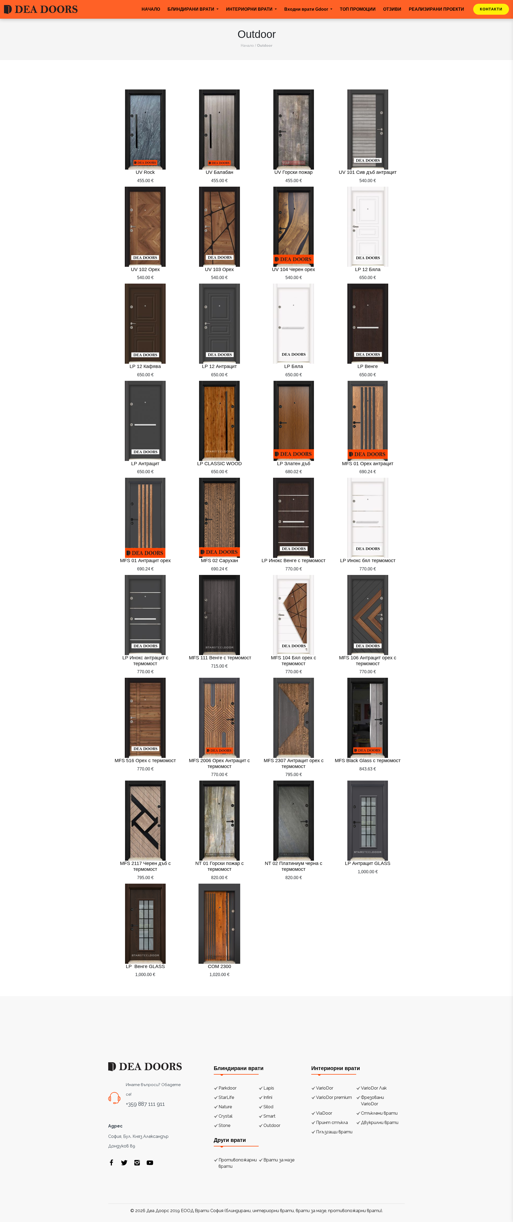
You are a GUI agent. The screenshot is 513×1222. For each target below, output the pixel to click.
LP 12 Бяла (367, 269)
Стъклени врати (379, 1113)
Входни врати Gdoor (306, 9)
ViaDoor (324, 1113)
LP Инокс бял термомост (367, 560)
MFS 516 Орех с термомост (145, 760)
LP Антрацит (145, 463)
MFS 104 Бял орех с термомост (293, 660)
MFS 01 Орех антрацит (367, 463)
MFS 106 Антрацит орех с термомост (367, 660)
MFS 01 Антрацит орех (145, 560)
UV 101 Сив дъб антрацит (368, 172)
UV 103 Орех (219, 269)
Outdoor (271, 1125)
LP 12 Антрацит (219, 366)
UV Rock (145, 172)
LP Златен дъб (293, 463)
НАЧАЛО (151, 9)
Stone (224, 1125)
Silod (268, 1106)
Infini (267, 1097)
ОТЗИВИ (392, 9)
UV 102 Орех (145, 269)
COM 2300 (219, 966)
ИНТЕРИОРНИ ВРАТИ (250, 9)
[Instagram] (137, 1162)
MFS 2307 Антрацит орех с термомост (294, 763)
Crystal (225, 1116)
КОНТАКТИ (491, 9)
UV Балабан (219, 172)
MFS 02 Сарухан (219, 560)
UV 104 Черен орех (293, 269)
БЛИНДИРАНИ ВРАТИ (191, 9)
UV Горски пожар (293, 172)
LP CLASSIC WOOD (219, 463)
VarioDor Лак (374, 1088)
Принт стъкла (332, 1122)
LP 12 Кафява (145, 366)
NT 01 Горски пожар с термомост (219, 866)
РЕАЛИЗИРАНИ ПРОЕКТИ (436, 9)
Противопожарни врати (238, 1163)
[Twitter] (124, 1162)
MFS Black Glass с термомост (368, 760)
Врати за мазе (278, 1159)
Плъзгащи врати (334, 1131)
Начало (247, 45)
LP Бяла (293, 366)
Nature (225, 1106)
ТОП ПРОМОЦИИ (358, 9)
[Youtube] (150, 1162)
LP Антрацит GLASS (367, 863)
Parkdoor (227, 1088)
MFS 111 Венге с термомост (219, 657)
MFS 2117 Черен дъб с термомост (145, 866)
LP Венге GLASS (145, 966)
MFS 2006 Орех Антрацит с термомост (219, 763)
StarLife (226, 1097)
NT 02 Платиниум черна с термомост (293, 866)
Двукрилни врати (379, 1122)
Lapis (268, 1088)
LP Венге (367, 366)
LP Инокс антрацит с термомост (145, 660)
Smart (269, 1116)
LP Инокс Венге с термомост (293, 560)
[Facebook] (111, 1162)
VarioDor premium (334, 1097)
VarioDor (324, 1088)
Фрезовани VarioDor (372, 1100)
